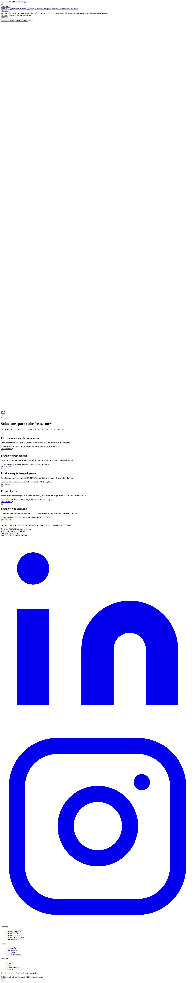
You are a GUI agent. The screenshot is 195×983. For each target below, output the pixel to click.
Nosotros (21, 15)
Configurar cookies (37, 977)
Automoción (11, 948)
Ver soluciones (6, 449)
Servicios (5, 6)
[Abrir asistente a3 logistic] (3, 980)
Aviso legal (20, 977)
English (11, 20)
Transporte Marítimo (14, 931)
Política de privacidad (8, 977)
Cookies (27, 977)
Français (18, 20)
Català (25, 20)
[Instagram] (4, 412)
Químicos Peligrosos (14, 954)
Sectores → (5, 13)
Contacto (27, 15)
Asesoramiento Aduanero (16, 937)
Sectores (5, 11)
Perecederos (11, 952)
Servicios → (5, 9)
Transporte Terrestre (14, 935)
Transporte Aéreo (13, 933)
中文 (30, 20)
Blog (16, 15)
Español (4, 20)
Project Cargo (12, 939)
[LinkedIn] (2, 412)
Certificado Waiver (7, 15)
